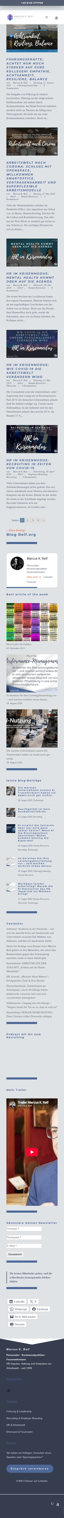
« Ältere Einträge (15, 530)
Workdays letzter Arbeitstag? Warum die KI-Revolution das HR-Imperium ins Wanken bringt (35, 888)
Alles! (13, 196)
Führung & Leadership (19, 1411)
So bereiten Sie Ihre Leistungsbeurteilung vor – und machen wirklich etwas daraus (35, 862)
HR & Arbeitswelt (15, 1425)
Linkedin (42, 1481)
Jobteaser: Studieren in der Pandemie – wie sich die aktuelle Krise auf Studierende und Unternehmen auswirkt (30, 932)
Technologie (38, 800)
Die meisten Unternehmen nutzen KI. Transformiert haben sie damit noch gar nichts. (28, 754)
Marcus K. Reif (20, 82)
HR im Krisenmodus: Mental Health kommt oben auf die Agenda (30, 277)
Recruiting (37, 817)
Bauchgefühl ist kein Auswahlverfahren (34, 810)
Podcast (31, 581)
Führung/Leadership (27, 85)
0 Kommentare (29, 385)
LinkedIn (48, 577)
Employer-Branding (37, 474)
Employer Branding (31, 1418)
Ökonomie (22, 903)
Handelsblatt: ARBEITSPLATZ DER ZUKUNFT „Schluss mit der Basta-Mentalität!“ (26, 967)
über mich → (34, 577)
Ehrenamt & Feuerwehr (19, 1431)
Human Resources (29, 196)
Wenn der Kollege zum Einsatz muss (26, 946)
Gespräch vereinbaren (30, 1468)
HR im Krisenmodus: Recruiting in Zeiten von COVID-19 (28, 464)
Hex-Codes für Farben (18, 644)
